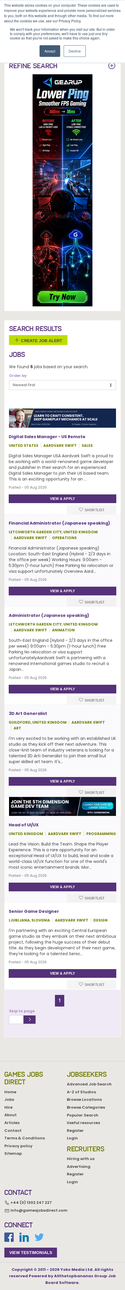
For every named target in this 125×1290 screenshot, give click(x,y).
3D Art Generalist (28, 713)
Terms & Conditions (24, 1138)
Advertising (78, 1166)
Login (72, 1138)
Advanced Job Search (89, 1084)
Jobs (9, 1099)
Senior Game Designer (34, 911)
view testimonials (30, 1252)
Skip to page (22, 1011)
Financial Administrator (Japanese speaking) (59, 523)
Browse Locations (84, 1099)
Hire (8, 1107)
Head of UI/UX (24, 825)
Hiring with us (80, 1158)
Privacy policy (18, 1146)
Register (75, 1130)
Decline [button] (75, 50)
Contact (13, 1130)
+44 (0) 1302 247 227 (31, 1202)
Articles (11, 1122)
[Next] (67, 998)
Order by (18, 375)
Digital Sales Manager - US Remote (47, 437)
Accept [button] (49, 50)
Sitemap (13, 1153)
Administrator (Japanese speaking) (49, 615)
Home (10, 1092)
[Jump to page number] (29, 1019)
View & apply (62, 499)
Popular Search (82, 1115)
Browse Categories (86, 1107)
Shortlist (94, 510)
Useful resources (83, 1122)
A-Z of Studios (81, 1092)
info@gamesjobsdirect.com (38, 1210)
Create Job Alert (41, 340)
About (10, 1115)
